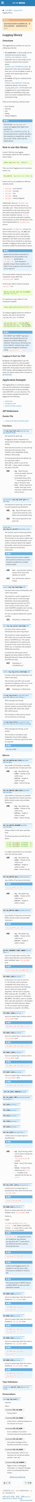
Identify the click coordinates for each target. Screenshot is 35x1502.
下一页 (27, 1483)
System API (17, 10)
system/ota (8, 401)
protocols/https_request (13, 406)
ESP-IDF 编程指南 (19, 3)
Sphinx (8, 1497)
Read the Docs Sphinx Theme (12, 1498)
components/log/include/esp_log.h (17, 421)
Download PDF (27, 1500)
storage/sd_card (10, 403)
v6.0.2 (6, 28)
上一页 (7, 1483)
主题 (22, 1497)
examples (17, 392)
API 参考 (9, 10)
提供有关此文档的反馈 (17, 1477)
